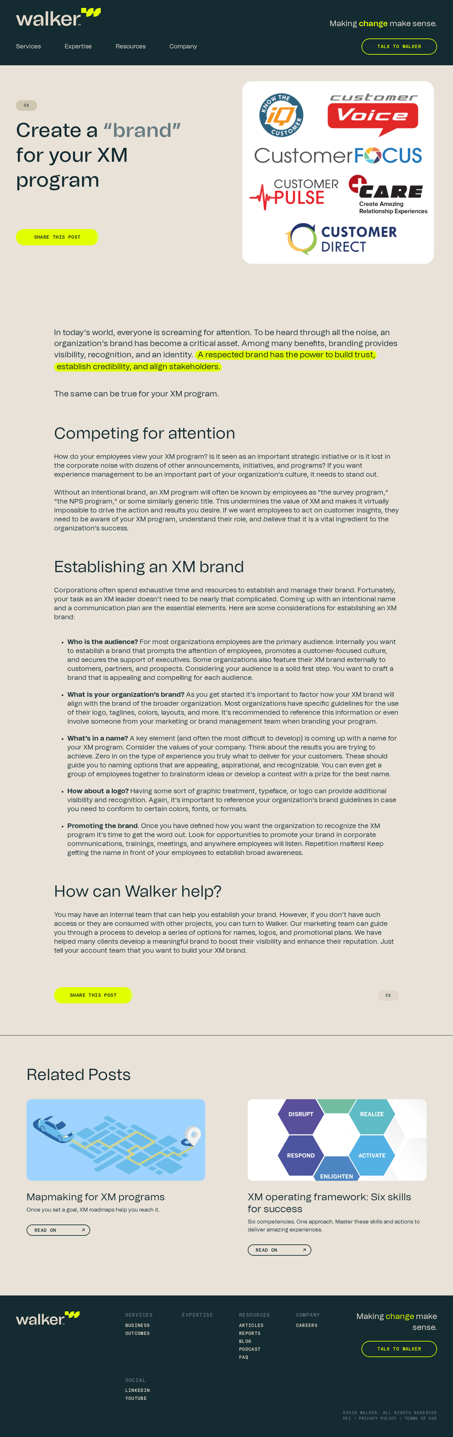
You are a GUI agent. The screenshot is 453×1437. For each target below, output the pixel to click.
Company (308, 1315)
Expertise (197, 1315)
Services (139, 1315)
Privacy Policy (378, 1418)
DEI (347, 1418)
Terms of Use (421, 1418)
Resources (254, 1315)
